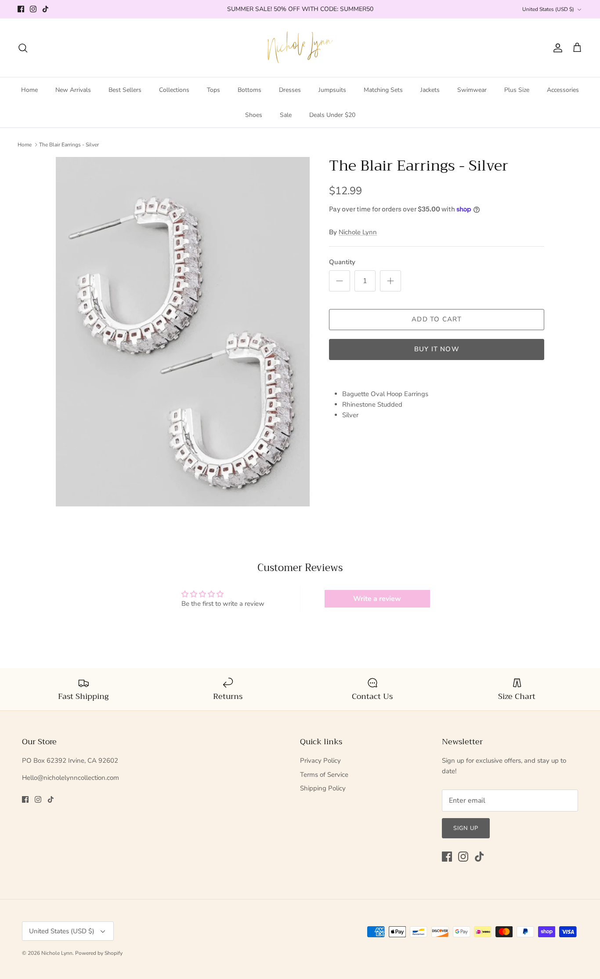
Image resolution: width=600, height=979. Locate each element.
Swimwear (472, 90)
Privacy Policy (320, 760)
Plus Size (516, 90)
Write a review (377, 599)
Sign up (465, 828)
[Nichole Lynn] (300, 48)
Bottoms (249, 90)
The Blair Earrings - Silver (69, 144)
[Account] (556, 48)
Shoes (253, 115)
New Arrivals (73, 90)
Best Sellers (124, 90)
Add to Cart (437, 319)
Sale (286, 115)
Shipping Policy (323, 788)
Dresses (290, 90)
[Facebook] (21, 9)
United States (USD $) (548, 9)
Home (29, 90)
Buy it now (436, 349)
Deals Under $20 (332, 115)
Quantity (342, 262)
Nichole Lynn (358, 232)
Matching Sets (383, 90)
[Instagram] (33, 9)
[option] (183, 331)
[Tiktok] (45, 9)
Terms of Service (324, 774)
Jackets (430, 90)
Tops (213, 90)
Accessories (563, 90)
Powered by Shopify (99, 953)
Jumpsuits (332, 90)
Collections (174, 90)
